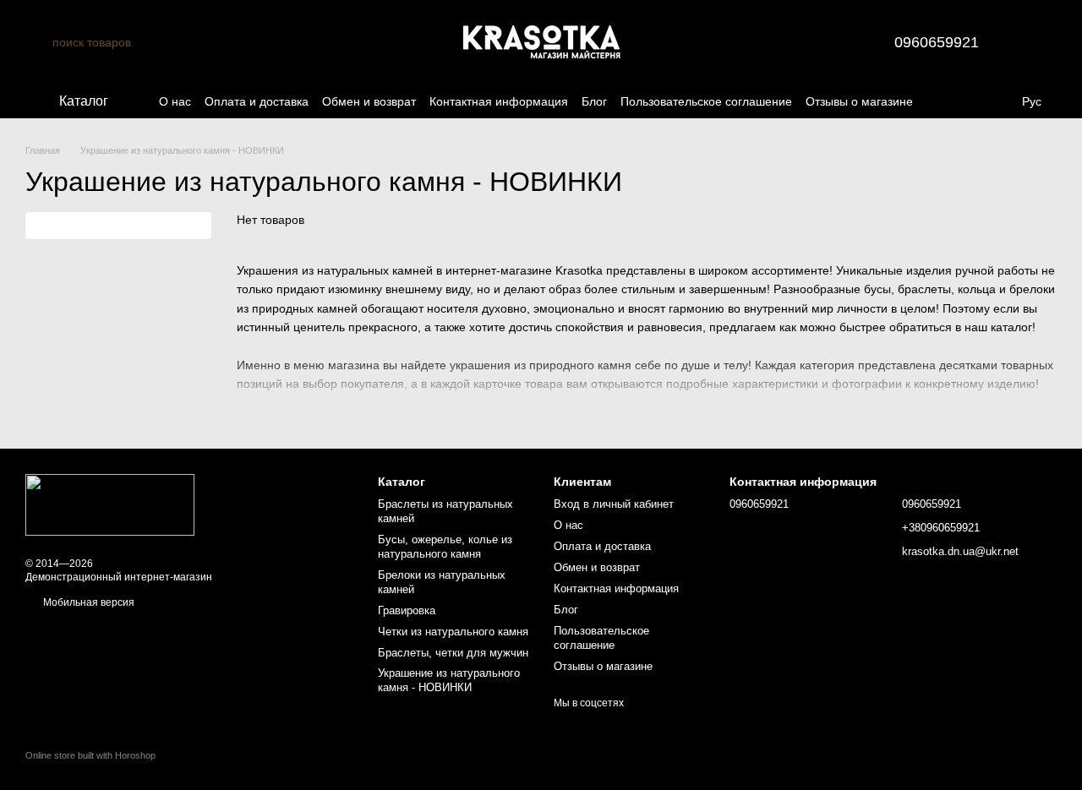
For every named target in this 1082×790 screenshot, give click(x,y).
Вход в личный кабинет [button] (614, 504)
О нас (175, 101)
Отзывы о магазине (859, 101)
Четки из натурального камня (453, 631)
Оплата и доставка (257, 101)
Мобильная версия (87, 602)
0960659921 (936, 42)
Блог (594, 101)
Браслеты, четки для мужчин (453, 652)
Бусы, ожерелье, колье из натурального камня (445, 546)
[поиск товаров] (38, 42)
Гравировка (406, 610)
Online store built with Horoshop (90, 755)
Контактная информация (498, 101)
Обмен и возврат (369, 101)
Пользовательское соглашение (706, 101)
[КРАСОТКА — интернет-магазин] (109, 504)
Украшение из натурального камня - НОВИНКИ (449, 680)
